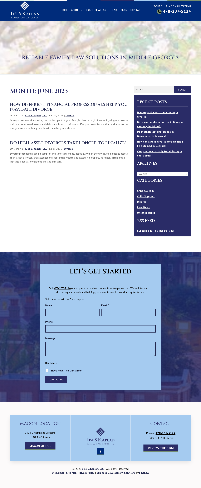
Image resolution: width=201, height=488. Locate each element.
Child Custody (145, 190)
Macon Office (40, 446)
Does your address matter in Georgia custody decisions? (160, 124)
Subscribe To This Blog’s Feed (155, 230)
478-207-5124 (177, 11)
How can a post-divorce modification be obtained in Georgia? (160, 144)
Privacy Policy (86, 472)
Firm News (143, 207)
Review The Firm (161, 448)
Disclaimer (51, 363)
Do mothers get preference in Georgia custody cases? (155, 134)
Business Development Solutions (116, 472)
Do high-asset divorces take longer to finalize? (68, 143)
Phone (49, 321)
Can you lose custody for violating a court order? (159, 153)
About (75, 10)
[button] (198, 467)
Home (64, 10)
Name (48, 305)
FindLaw (144, 472)
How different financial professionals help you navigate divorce (69, 107)
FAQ (114, 10)
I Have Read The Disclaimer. (67, 370)
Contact (136, 10)
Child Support (146, 196)
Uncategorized (146, 212)
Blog (124, 10)
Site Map (71, 472)
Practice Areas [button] (96, 10)
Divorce (69, 115)
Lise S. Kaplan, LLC (36, 115)
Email (105, 305)
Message (50, 338)
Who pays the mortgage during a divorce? (157, 114)
